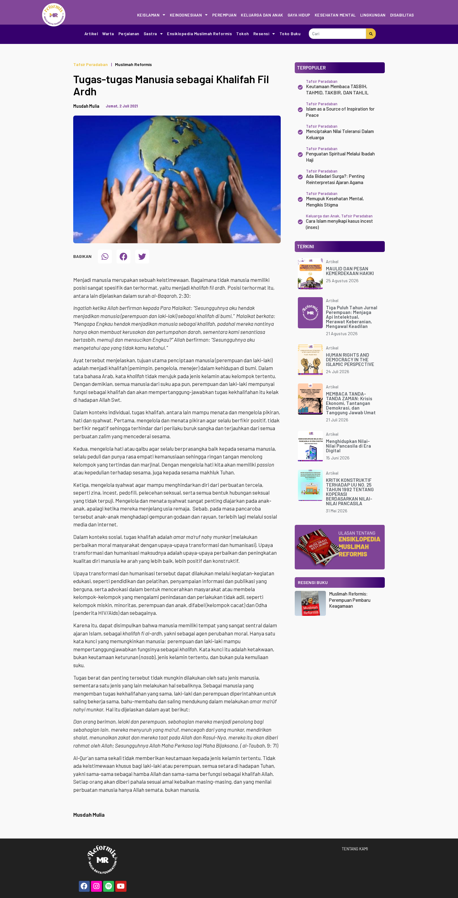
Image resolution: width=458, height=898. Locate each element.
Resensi (261, 33)
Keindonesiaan (186, 14)
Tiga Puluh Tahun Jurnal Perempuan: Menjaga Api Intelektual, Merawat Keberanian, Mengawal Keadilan (351, 317)
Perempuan (224, 14)
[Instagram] (96, 886)
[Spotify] (108, 886)
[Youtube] (120, 886)
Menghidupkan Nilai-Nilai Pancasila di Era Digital (348, 445)
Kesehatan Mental (335, 14)
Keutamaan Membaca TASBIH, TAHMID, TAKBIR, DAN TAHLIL (337, 89)
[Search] (371, 33)
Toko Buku (290, 33)
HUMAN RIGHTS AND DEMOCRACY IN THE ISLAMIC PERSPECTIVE (350, 359)
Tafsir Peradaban (90, 64)
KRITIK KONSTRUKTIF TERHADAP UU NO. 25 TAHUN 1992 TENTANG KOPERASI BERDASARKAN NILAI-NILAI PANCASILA (350, 491)
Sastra (150, 33)
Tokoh (242, 33)
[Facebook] (84, 886)
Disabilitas (402, 14)
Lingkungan (373, 14)
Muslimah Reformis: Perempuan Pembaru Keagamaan (349, 600)
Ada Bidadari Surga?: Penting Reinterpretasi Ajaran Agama (335, 179)
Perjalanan (128, 33)
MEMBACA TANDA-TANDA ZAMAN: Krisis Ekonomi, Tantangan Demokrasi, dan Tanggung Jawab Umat (351, 403)
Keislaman (148, 14)
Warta (108, 33)
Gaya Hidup (299, 14)
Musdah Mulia (86, 106)
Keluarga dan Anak (262, 14)
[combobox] (337, 33)
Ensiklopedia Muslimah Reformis (199, 33)
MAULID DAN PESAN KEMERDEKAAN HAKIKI (350, 271)
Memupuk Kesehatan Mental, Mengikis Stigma (335, 201)
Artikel (91, 33)
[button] (105, 256)
